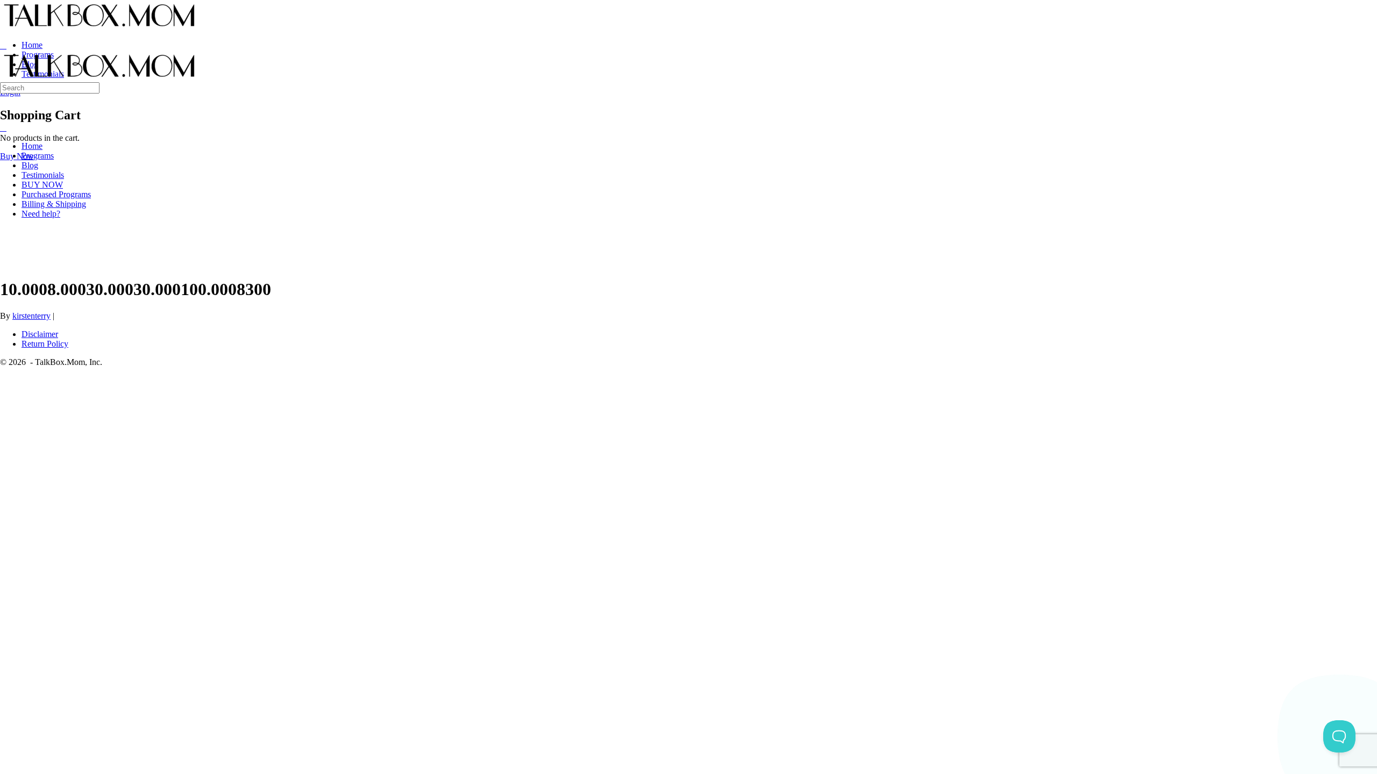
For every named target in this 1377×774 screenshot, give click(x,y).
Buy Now (17, 156)
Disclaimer (40, 334)
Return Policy (45, 343)
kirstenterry (31, 315)
